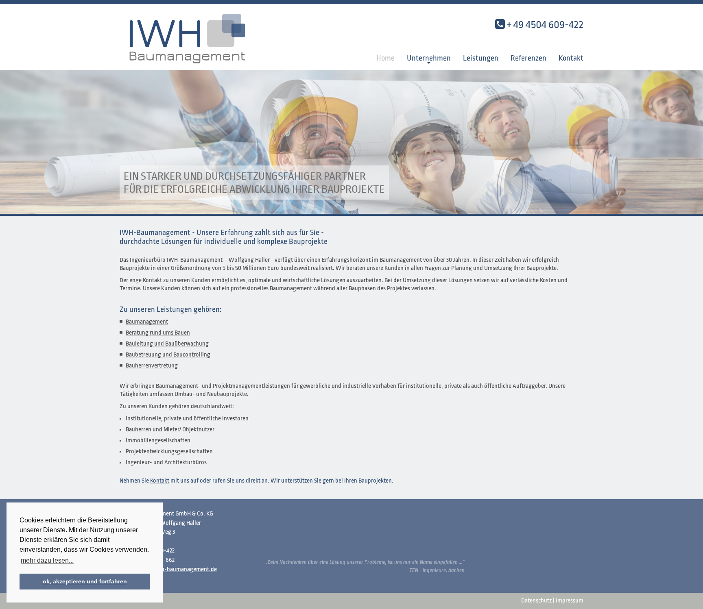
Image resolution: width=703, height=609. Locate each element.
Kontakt (159, 480)
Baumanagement (147, 321)
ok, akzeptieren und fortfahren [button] (85, 581)
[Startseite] (193, 36)
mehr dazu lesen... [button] (47, 560)
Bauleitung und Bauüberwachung (167, 343)
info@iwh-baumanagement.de (178, 569)
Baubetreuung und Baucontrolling (168, 354)
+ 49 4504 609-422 (545, 24)
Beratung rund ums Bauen (158, 332)
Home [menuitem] (385, 58)
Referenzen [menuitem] (528, 58)
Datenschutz (536, 600)
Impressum (569, 600)
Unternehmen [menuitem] (429, 58)
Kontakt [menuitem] (571, 58)
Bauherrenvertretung (152, 365)
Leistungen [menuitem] (480, 58)
